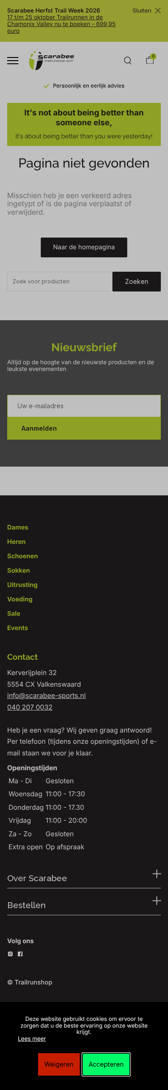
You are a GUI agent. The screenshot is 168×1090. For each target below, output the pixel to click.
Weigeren (58, 1064)
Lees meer (32, 1039)
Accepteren (106, 1064)
